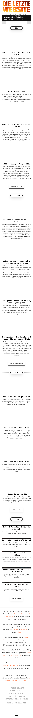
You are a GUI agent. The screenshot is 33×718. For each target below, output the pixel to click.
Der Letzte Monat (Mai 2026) (16, 494)
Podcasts (9, 402)
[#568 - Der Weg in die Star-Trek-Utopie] (16, 42)
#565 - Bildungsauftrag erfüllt (16, 164)
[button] (4, 21)
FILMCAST (16, 195)
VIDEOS (16, 519)
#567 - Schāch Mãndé (16, 92)
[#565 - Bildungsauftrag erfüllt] (16, 153)
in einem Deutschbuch (16, 173)
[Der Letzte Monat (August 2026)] (16, 386)
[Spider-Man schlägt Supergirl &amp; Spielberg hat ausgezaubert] (16, 251)
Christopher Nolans (9, 309)
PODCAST (17, 28)
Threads (14, 681)
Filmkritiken (15, 402)
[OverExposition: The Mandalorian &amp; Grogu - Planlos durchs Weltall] (16, 326)
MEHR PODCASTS (16, 186)
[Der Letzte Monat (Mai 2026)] (16, 484)
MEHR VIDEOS (16, 599)
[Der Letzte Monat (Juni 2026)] (16, 451)
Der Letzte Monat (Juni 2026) (16, 462)
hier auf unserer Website (12, 178)
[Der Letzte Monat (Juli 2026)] (16, 417)
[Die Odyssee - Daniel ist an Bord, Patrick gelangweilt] (16, 290)
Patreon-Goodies (24, 402)
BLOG (16, 372)
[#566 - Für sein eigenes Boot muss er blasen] (16, 114)
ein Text (21, 170)
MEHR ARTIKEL (16, 510)
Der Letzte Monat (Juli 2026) (16, 427)
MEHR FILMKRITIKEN (16, 363)
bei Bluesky (24, 681)
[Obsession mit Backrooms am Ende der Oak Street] (16, 209)
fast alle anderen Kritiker (16, 305)
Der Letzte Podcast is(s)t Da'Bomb (16, 540)
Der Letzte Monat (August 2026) (16, 397)
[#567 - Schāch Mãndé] (16, 81)
